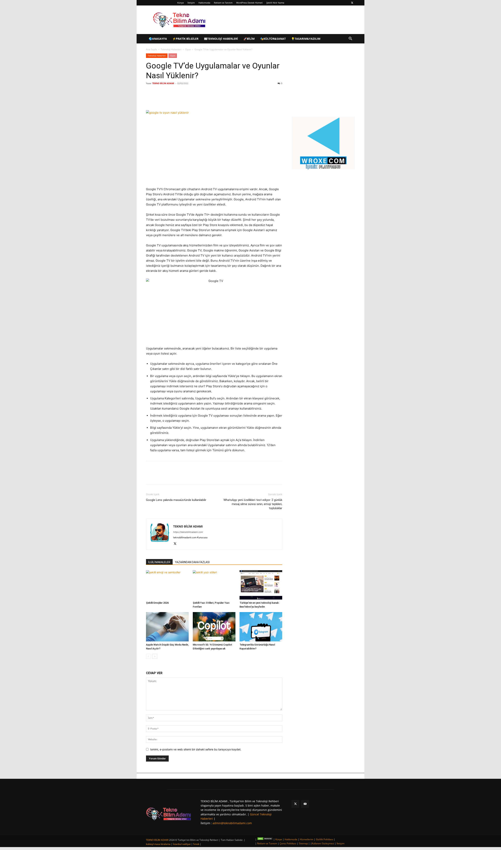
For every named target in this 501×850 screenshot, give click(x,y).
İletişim (191, 2)
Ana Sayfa (151, 49)
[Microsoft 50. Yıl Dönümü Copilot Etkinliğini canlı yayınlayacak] (214, 626)
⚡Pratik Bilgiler (185, 39)
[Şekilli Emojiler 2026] (167, 585)
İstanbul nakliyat (182, 844)
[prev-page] (148, 656)
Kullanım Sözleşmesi (323, 843)
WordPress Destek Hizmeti (249, 2)
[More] (210, 99)
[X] (352, 2)
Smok (196, 844)
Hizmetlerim (306, 839)
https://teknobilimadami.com (188, 532)
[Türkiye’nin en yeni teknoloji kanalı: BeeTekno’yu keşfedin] (261, 585)
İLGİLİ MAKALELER (159, 562)
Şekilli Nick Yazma (275, 2)
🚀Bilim (249, 39)
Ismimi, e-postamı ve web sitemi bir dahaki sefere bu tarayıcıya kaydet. (195, 749)
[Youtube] (305, 804)
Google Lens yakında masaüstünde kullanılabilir (176, 500)
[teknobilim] (168, 813)
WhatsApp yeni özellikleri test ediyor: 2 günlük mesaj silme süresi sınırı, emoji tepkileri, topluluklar (252, 504)
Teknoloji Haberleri (171, 49)
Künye (180, 2)
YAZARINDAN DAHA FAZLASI (192, 562)
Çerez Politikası (288, 843)
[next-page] (154, 656)
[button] (350, 39)
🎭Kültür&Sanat (273, 39)
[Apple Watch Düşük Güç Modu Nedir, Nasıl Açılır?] (167, 626)
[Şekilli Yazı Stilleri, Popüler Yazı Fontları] (214, 585)
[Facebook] (174, 99)
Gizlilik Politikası (324, 839)
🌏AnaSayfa (158, 39)
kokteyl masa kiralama (158, 844)
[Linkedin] (192, 99)
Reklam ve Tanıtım (223, 2)
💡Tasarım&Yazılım (305, 39)
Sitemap (303, 843)
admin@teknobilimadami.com (232, 823)
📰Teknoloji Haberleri (221, 39)
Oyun (188, 49)
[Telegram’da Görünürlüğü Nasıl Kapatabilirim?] (261, 626)
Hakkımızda (204, 2)
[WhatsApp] (201, 99)
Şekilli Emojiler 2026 (157, 602)
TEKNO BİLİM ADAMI (163, 83)
